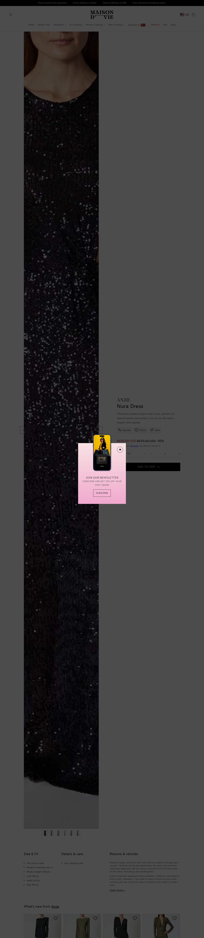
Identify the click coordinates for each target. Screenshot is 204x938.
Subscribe (102, 493)
